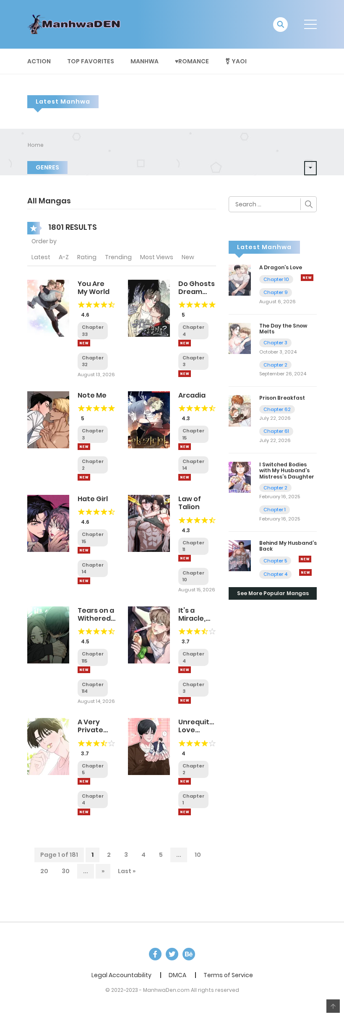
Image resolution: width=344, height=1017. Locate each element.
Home (36, 144)
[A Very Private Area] (48, 746)
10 (198, 855)
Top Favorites (90, 61)
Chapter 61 (276, 431)
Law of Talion (189, 503)
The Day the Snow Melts (283, 328)
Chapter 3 (275, 342)
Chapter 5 (275, 560)
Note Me (92, 395)
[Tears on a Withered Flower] (48, 634)
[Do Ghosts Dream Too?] (149, 308)
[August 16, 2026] (305, 559)
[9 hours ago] (84, 446)
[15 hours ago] (184, 558)
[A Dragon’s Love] (240, 280)
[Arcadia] (149, 419)
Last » (127, 871)
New (188, 257)
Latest (40, 257)
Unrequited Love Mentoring (198, 730)
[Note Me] (48, 419)
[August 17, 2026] (184, 700)
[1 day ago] (184, 669)
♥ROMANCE (192, 61)
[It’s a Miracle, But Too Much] (149, 634)
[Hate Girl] (48, 523)
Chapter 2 (275, 365)
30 (66, 871)
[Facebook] (155, 954)
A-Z (64, 257)
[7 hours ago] (184, 343)
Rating (86, 257)
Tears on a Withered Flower (96, 618)
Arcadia (192, 395)
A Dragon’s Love (280, 267)
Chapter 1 (274, 509)
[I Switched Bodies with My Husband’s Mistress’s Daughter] (240, 477)
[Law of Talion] (149, 523)
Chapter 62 (277, 409)
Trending (118, 257)
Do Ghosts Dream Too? (196, 291)
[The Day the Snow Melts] (240, 338)
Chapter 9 (275, 292)
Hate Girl (93, 499)
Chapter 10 (276, 279)
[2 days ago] (84, 669)
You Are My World (93, 288)
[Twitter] (172, 954)
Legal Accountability (121, 975)
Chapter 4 (275, 574)
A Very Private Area (90, 730)
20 (44, 871)
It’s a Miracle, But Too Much (192, 623)
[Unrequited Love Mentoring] (149, 746)
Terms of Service (228, 975)
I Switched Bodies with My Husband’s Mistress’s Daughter (286, 470)
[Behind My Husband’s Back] (240, 555)
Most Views (156, 257)
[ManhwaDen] (76, 24)
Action (39, 61)
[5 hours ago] (84, 343)
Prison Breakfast (282, 397)
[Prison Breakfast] (240, 410)
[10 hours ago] (184, 446)
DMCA (177, 975)
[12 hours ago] (84, 550)
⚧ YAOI (236, 61)
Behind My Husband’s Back (288, 545)
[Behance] (188, 954)
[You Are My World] (48, 308)
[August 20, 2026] (307, 277)
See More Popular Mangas (273, 593)
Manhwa (144, 61)
